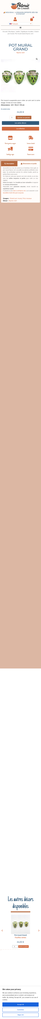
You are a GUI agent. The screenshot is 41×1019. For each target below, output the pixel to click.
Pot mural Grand (20, 935)
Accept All (20, 1004)
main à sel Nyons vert (19, 191)
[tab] (9, 163)
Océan (20, 938)
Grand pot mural (16, 198)
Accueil (5, 31)
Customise (20, 1009)
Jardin (18, 31)
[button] (37, 59)
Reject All (20, 1015)
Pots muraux (27, 198)
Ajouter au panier (23, 117)
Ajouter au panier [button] (23, 946)
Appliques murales (27, 31)
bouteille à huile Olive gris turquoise (13, 193)
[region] (20, 1002)
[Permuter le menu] (20, 27)
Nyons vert (13, 201)
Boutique (12, 31)
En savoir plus (5, 109)
